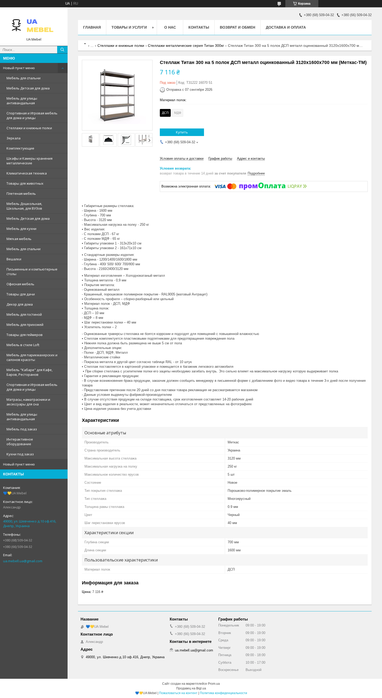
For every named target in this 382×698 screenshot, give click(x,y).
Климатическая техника (26, 173)
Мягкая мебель (18, 238)
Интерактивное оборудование (19, 441)
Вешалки (13, 259)
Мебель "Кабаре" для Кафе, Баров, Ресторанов (29, 372)
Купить (182, 132)
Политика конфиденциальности (223, 693)
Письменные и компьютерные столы (31, 271)
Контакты (198, 27)
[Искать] (62, 50)
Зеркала (13, 138)
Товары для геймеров (24, 334)
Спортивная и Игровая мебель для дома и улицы (31, 115)
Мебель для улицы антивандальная (21, 100)
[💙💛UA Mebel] (34, 24)
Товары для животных (24, 183)
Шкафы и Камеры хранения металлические (29, 160)
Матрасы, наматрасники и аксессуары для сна (28, 401)
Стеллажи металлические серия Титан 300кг (186, 45)
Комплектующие (20, 148)
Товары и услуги (129, 27)
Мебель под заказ (21, 429)
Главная (92, 27)
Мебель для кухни (21, 228)
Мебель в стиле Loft (22, 344)
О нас (170, 27)
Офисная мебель (20, 284)
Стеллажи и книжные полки (29, 128)
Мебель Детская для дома (28, 88)
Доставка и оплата (286, 27)
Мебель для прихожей (24, 324)
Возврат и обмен (237, 27)
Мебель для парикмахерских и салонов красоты (31, 357)
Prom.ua (214, 684)
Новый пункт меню (19, 68)
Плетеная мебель (21, 193)
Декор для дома (19, 304)
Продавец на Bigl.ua (191, 688)
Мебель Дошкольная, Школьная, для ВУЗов (24, 206)
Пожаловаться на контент (178, 693)
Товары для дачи (20, 294)
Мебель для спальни (23, 78)
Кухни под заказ (20, 454)
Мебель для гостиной (24, 314)
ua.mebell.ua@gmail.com (22, 561)
